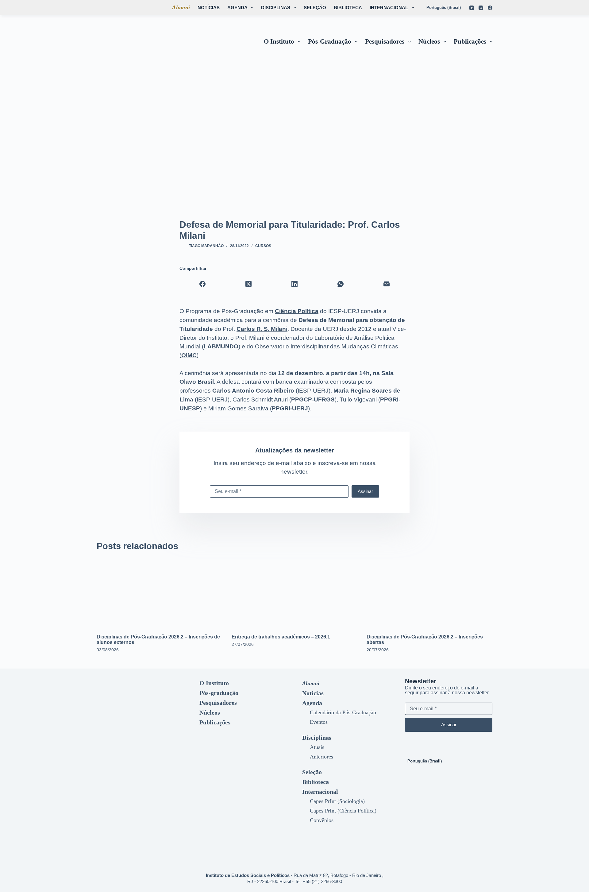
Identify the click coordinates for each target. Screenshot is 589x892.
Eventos (319, 722)
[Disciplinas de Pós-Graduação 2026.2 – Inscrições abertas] (429, 592)
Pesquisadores (384, 41)
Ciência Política (296, 311)
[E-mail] (387, 284)
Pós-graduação (329, 41)
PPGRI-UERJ (290, 408)
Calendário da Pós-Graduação (343, 712)
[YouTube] (471, 8)
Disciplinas (275, 7)
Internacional (389, 7)
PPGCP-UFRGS (313, 399)
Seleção (315, 7)
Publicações (470, 41)
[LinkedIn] (294, 284)
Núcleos (429, 41)
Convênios (321, 820)
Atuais (317, 747)
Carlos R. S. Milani (262, 329)
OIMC (189, 355)
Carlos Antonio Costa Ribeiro (253, 390)
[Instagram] (481, 8)
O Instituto (279, 41)
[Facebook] (490, 8)
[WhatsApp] (341, 284)
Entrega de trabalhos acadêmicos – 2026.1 (281, 636)
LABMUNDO (221, 346)
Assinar (365, 491)
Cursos (263, 246)
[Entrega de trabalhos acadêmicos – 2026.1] (294, 592)
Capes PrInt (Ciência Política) (343, 811)
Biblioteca (348, 7)
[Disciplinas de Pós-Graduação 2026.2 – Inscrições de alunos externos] (159, 592)
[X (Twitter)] (248, 284)
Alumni (181, 7)
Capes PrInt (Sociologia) (337, 801)
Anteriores (321, 757)
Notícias (209, 7)
